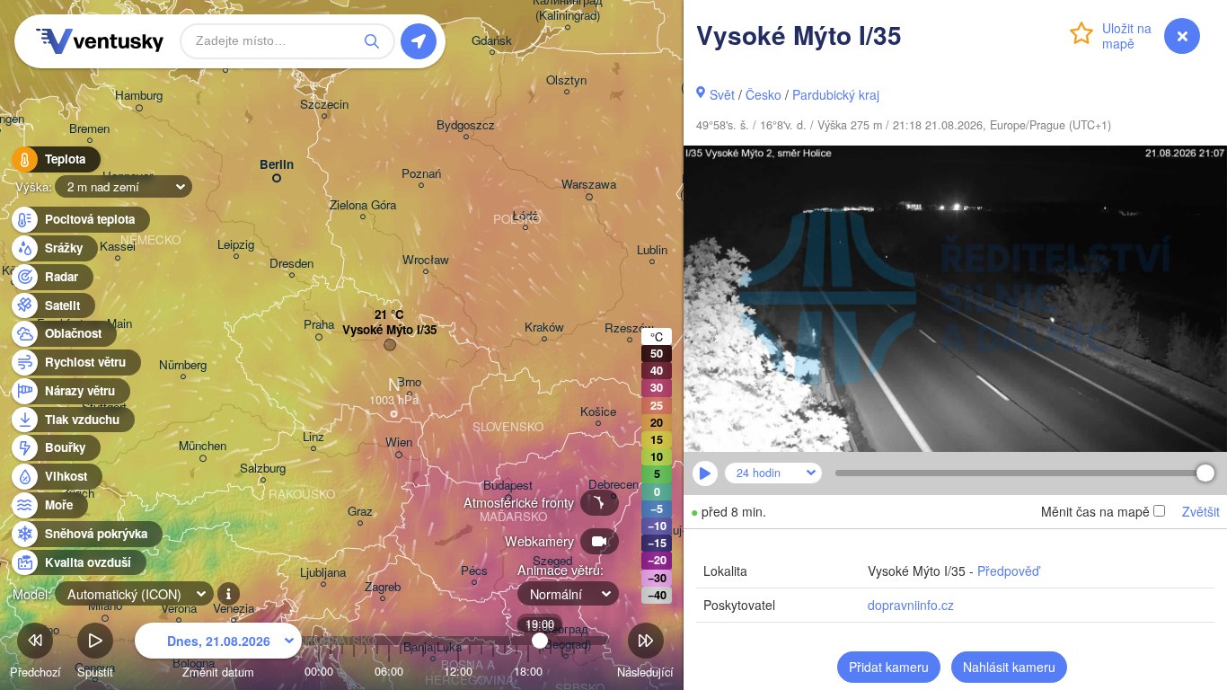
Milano (105, 606)
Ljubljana (323, 572)
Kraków (544, 327)
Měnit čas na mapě (1095, 511)
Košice (598, 412)
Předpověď (1008, 570)
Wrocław (425, 260)
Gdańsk (492, 41)
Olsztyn (566, 80)
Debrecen (613, 484)
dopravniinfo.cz (911, 605)
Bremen (89, 129)
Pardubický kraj (835, 94)
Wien (398, 442)
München (202, 446)
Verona (179, 608)
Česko (763, 94)
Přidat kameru (889, 667)
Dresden (291, 263)
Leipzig (235, 244)
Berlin (277, 164)
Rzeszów (629, 328)
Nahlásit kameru (1009, 667)
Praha (319, 324)
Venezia (233, 608)
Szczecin (324, 104)
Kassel (118, 246)
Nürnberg (183, 365)
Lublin (652, 250)
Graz (360, 511)
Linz (313, 437)
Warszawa (588, 184)
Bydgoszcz (466, 125)
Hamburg (139, 95)
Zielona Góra (363, 205)
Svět (722, 94)
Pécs (474, 571)
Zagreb (383, 587)
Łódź (525, 216)
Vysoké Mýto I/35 (389, 330)
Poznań (421, 173)
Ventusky (97, 41)
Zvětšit (1201, 511)
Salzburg (263, 468)
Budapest (508, 485)
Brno (409, 382)
